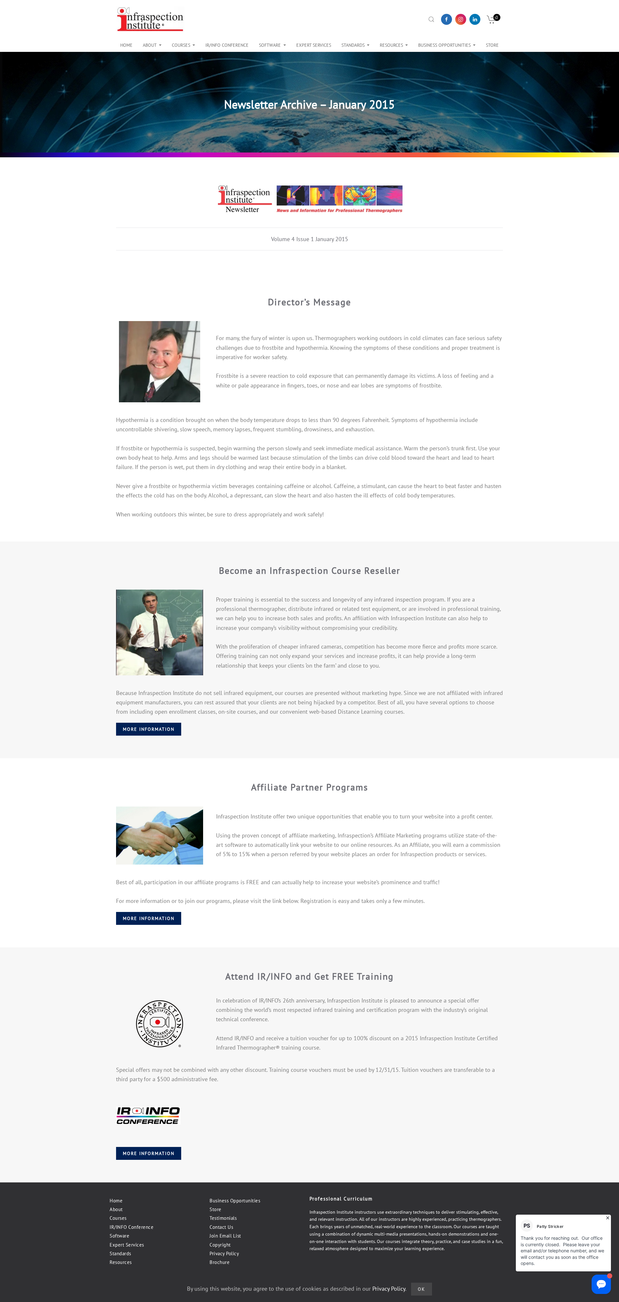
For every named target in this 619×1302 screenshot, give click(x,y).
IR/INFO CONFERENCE (227, 45)
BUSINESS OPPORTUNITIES (444, 45)
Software (270, 45)
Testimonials (223, 1218)
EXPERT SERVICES (313, 45)
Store (215, 1209)
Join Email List (225, 1236)
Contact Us (221, 1227)
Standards (120, 1253)
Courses (181, 45)
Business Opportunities (235, 1201)
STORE (492, 45)
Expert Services (127, 1245)
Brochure (220, 1262)
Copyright (220, 1245)
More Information (148, 729)
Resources (391, 45)
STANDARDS (353, 45)
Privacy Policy (224, 1253)
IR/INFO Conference (131, 1227)
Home (126, 45)
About (150, 45)
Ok (421, 1289)
